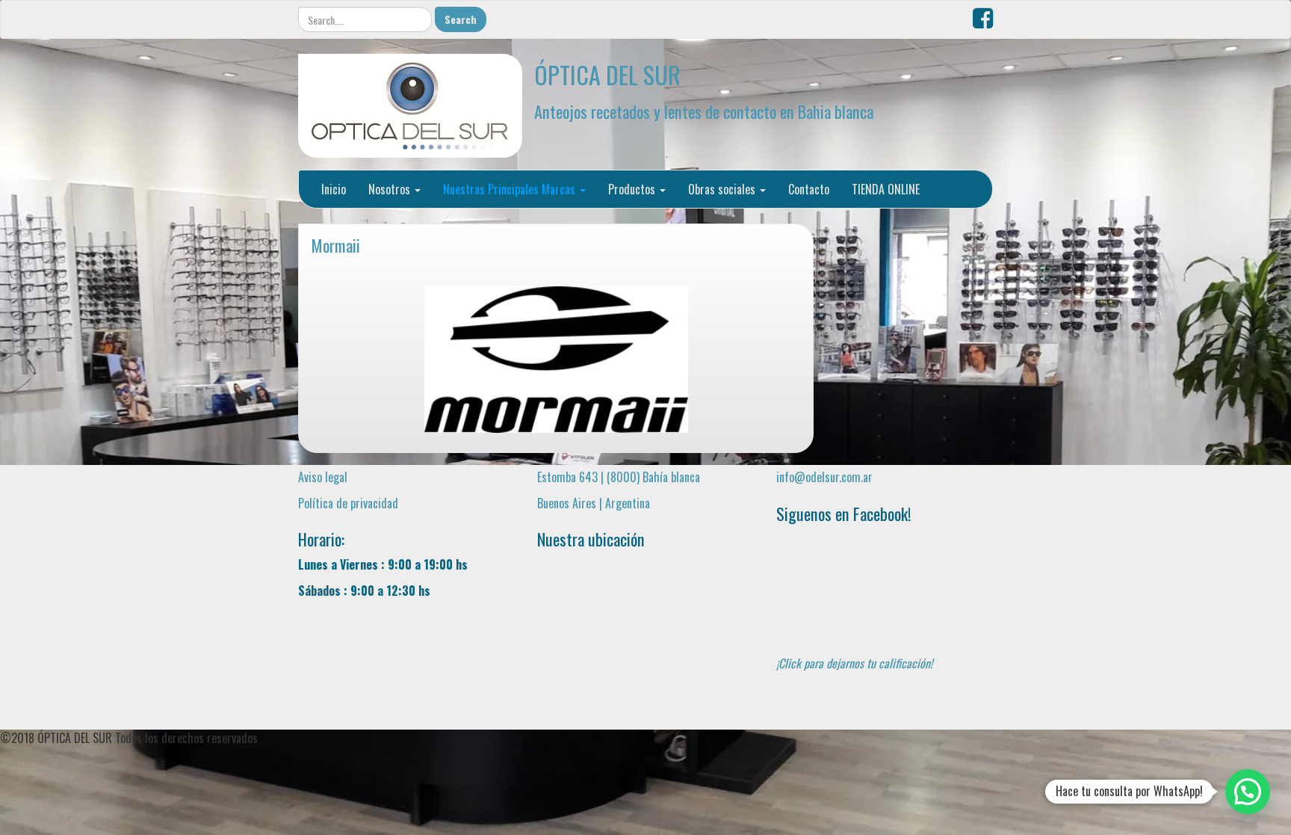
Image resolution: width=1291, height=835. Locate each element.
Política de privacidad (348, 503)
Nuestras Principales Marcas (510, 189)
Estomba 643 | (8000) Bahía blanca (618, 477)
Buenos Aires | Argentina (593, 503)
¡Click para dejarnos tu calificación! (854, 663)
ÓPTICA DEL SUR (607, 74)
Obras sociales (723, 189)
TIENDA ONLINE (886, 189)
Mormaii (335, 244)
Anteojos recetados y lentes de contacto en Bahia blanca (703, 111)
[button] (1247, 791)
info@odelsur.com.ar (824, 477)
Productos (633, 189)
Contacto (808, 189)
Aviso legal (322, 477)
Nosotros (390, 189)
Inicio (333, 189)
